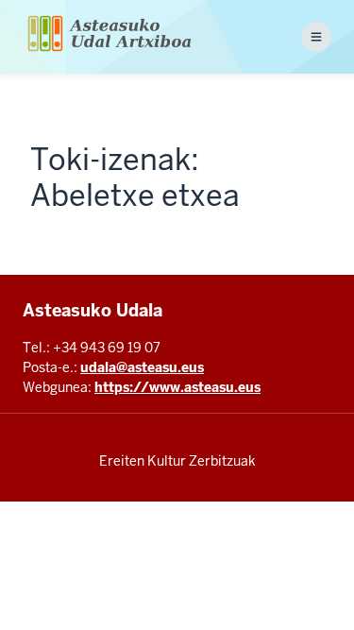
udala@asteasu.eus (142, 367)
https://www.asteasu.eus (177, 387)
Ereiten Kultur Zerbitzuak (177, 460)
